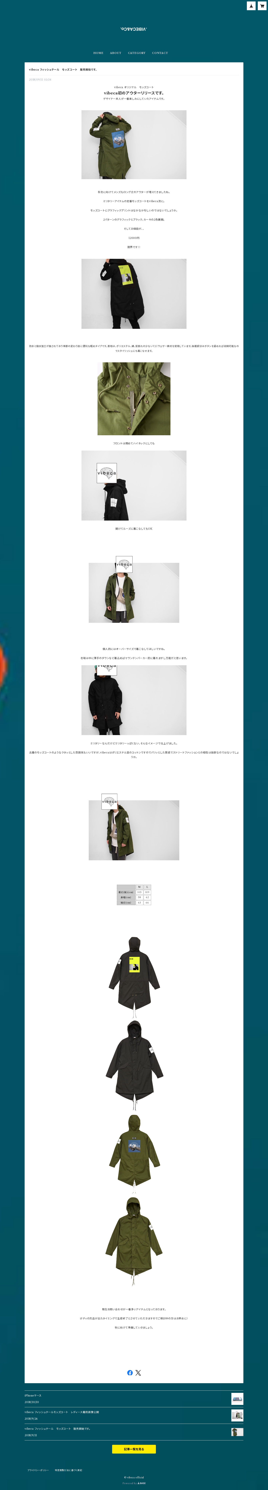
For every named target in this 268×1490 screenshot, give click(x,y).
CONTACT (160, 53)
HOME (98, 53)
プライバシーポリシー (38, 1470)
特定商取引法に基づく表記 (68, 1470)
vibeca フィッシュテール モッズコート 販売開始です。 (63, 69)
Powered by (130, 1483)
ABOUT (115, 53)
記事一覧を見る (134, 1449)
